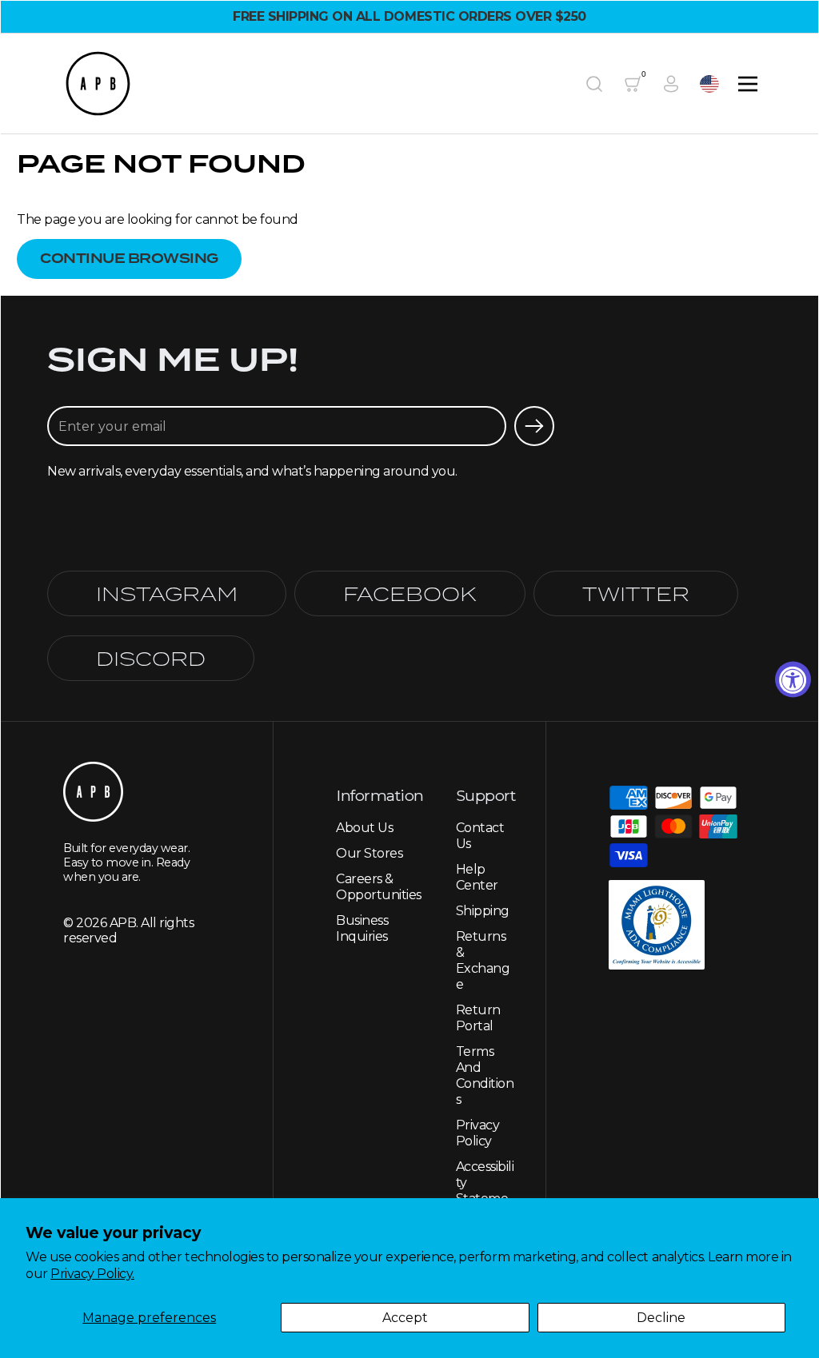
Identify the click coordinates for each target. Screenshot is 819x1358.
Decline (661, 1317)
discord (151, 658)
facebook (410, 593)
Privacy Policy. (92, 1273)
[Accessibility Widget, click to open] (793, 679)
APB (123, 922)
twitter (635, 593)
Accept (405, 1317)
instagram (167, 593)
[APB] (98, 83)
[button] (594, 84)
